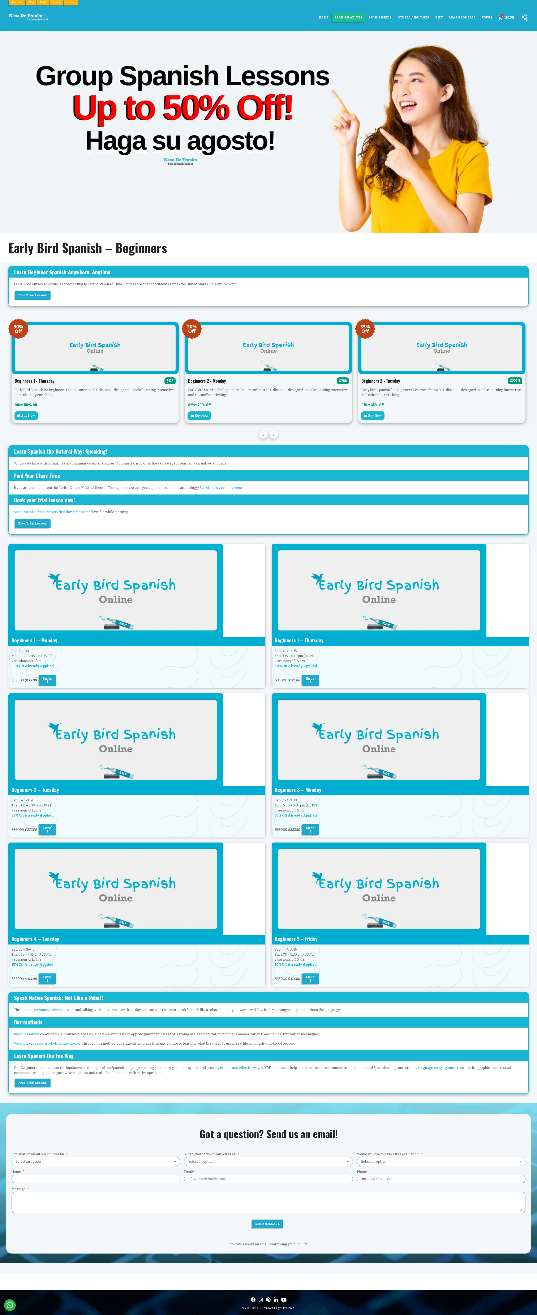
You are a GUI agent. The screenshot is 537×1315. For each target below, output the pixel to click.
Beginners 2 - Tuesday (380, 380)
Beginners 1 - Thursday (35, 380)
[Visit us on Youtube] (284, 1299)
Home (323, 17)
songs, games (445, 1068)
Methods (17, 2)
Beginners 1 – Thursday (299, 640)
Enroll (47, 680)
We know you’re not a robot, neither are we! (47, 1043)
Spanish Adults (348, 17)
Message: (19, 1189)
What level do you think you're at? (210, 1154)
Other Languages (413, 17)
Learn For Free (462, 17)
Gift (439, 17)
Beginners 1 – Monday (34, 640)
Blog (31, 2)
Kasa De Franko (26, 1034)
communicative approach (54, 1010)
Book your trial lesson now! (44, 500)
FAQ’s (43, 2)
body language (421, 1068)
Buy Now (28, 415)
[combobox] (365, 1179)
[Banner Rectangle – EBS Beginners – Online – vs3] (115, 590)
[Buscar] (524, 19)
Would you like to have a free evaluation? (388, 1154)
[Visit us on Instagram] (261, 1299)
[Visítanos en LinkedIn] (276, 1299)
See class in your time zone (221, 488)
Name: (17, 1172)
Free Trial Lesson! (32, 295)
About (56, 2)
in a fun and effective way (239, 1068)
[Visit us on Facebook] (253, 1299)
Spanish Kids (380, 17)
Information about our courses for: (38, 1154)
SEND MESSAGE (267, 1224)
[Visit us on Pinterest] (268, 1299)
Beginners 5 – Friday (296, 938)
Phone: (362, 1172)
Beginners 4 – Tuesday (35, 938)
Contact (71, 2)
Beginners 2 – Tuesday (35, 789)
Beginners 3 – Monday (298, 789)
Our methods (28, 1022)
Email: (189, 1172)
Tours (487, 17)
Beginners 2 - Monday (207, 380)
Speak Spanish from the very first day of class (49, 512)
